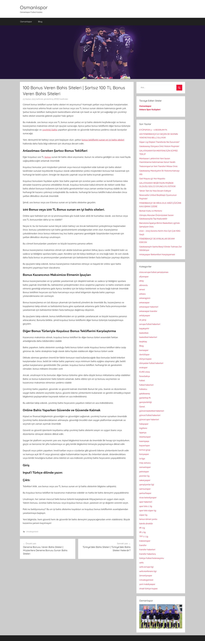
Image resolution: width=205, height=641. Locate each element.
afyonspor (144, 276)
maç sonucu (145, 463)
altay (141, 281)
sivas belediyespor (147, 497)
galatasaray (144, 393)
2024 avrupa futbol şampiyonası (153, 272)
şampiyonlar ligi (146, 484)
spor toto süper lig (147, 510)
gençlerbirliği (145, 402)
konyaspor (144, 454)
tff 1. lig (142, 532)
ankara (142, 294)
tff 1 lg (142, 528)
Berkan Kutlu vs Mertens (150, 211)
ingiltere (143, 428)
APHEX (56, 99)
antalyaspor (144, 315)
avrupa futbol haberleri (149, 324)
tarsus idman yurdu (148, 519)
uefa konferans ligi (147, 571)
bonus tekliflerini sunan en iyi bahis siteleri (103, 140)
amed (142, 289)
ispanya (142, 432)
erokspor (143, 367)
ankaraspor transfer (148, 311)
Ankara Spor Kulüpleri (149, 109)
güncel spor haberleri (149, 419)
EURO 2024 (144, 372)
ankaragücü (144, 298)
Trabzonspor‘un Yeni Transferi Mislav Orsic (158, 166)
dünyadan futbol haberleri (151, 363)
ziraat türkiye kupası (148, 588)
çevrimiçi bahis (49, 129)
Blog (40, 21)
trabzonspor (144, 541)
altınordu (143, 285)
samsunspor (145, 489)
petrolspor (144, 471)
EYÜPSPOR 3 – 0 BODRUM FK (153, 130)
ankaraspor (144, 302)
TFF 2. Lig (143, 536)
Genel (142, 406)
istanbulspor (145, 437)
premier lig (144, 476)
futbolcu (143, 389)
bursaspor (143, 350)
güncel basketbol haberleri (151, 411)
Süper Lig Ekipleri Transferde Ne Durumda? (159, 142)
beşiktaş (143, 341)
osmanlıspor (145, 467)
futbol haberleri (146, 385)
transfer (143, 545)
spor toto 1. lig (145, 506)
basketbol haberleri (148, 337)
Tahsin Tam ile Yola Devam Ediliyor (155, 191)
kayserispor (144, 445)
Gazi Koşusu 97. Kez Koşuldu (152, 178)
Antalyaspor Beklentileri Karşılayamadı (157, 254)
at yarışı (142, 320)
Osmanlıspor (34, 7)
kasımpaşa (144, 441)
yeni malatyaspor (147, 584)
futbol (142, 380)
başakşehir (144, 328)
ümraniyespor (145, 575)
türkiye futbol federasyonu (151, 558)
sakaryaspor (144, 480)
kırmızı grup (144, 450)
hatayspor (143, 424)
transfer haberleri (147, 549)
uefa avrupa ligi (146, 567)
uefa (141, 562)
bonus (48, 157)
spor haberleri (145, 502)
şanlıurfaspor (145, 493)
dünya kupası (145, 359)
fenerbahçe (144, 376)
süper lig (143, 515)
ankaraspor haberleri (148, 307)
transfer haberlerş (147, 554)
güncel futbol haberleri (149, 415)
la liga (142, 458)
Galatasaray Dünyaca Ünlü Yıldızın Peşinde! (159, 146)
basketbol (143, 333)
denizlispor (144, 354)
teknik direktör (146, 523)
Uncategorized (32, 532)
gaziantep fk (145, 398)
